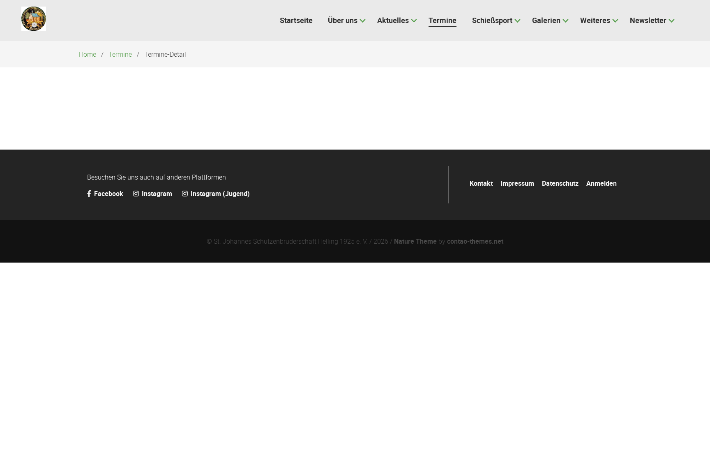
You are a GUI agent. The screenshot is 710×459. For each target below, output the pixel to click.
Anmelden (601, 183)
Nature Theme (415, 241)
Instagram (157, 193)
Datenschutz (560, 183)
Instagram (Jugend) (219, 193)
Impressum (517, 183)
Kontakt (481, 183)
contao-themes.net (475, 241)
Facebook (108, 193)
